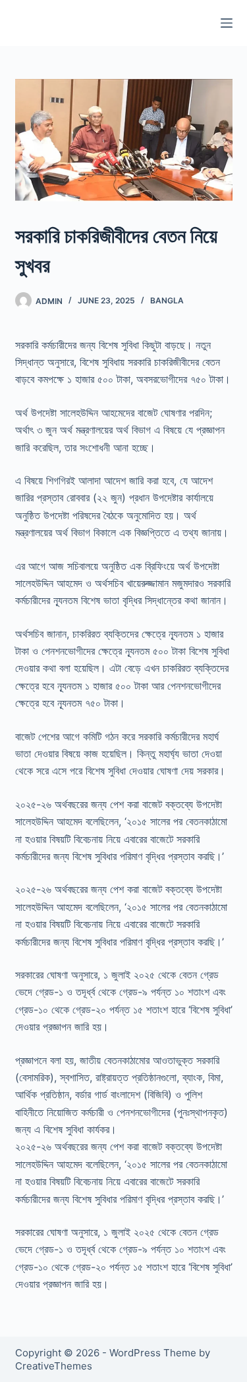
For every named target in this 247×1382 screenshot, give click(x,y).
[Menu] (227, 23)
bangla (167, 300)
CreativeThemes (53, 1366)
